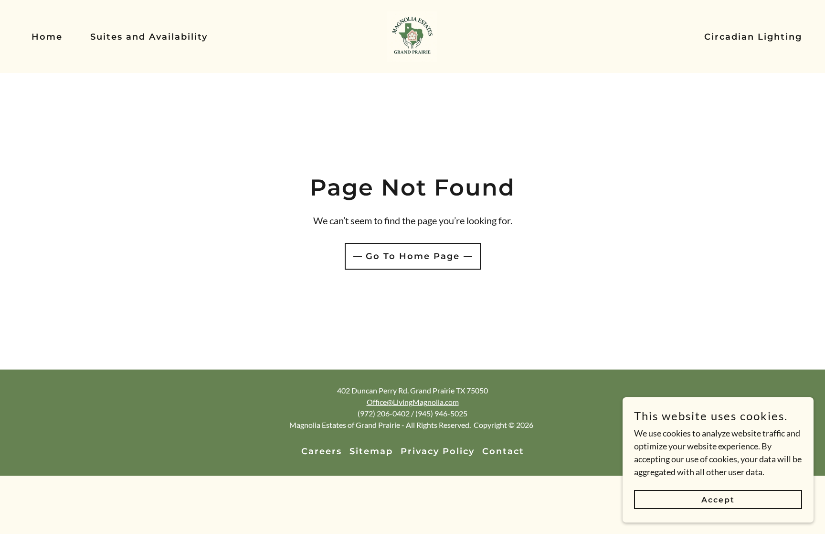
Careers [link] (321, 451)
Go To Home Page (413, 256)
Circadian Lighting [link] (753, 37)
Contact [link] (503, 451)
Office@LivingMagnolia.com (413, 401)
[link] (412, 35)
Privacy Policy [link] (438, 451)
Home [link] (47, 37)
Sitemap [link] (371, 451)
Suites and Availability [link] (149, 37)
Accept (718, 499)
